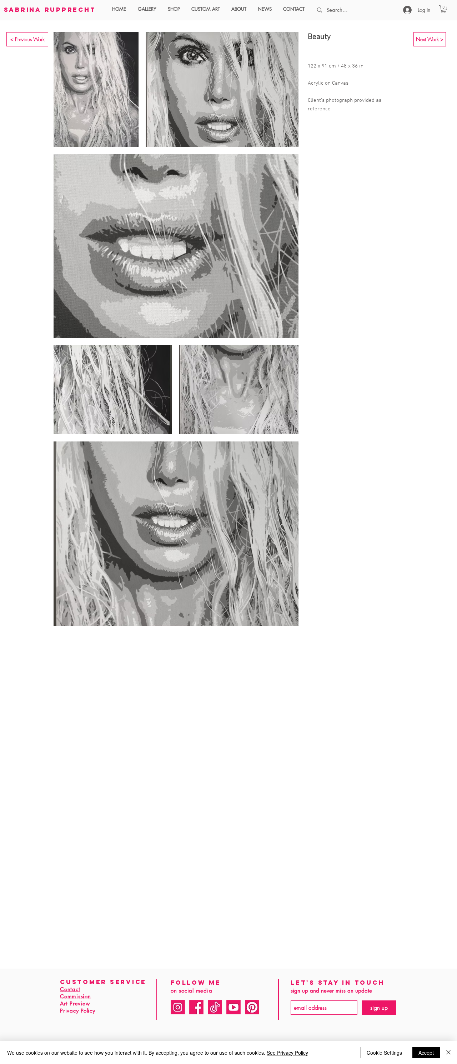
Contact (70, 989)
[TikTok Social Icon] (215, 1007)
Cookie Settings (384, 1052)
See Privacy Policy (287, 1052)
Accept (426, 1052)
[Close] (448, 1052)
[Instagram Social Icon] (178, 1007)
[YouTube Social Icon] (233, 1007)
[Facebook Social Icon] (196, 1007)
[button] (149, 9)
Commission (75, 996)
